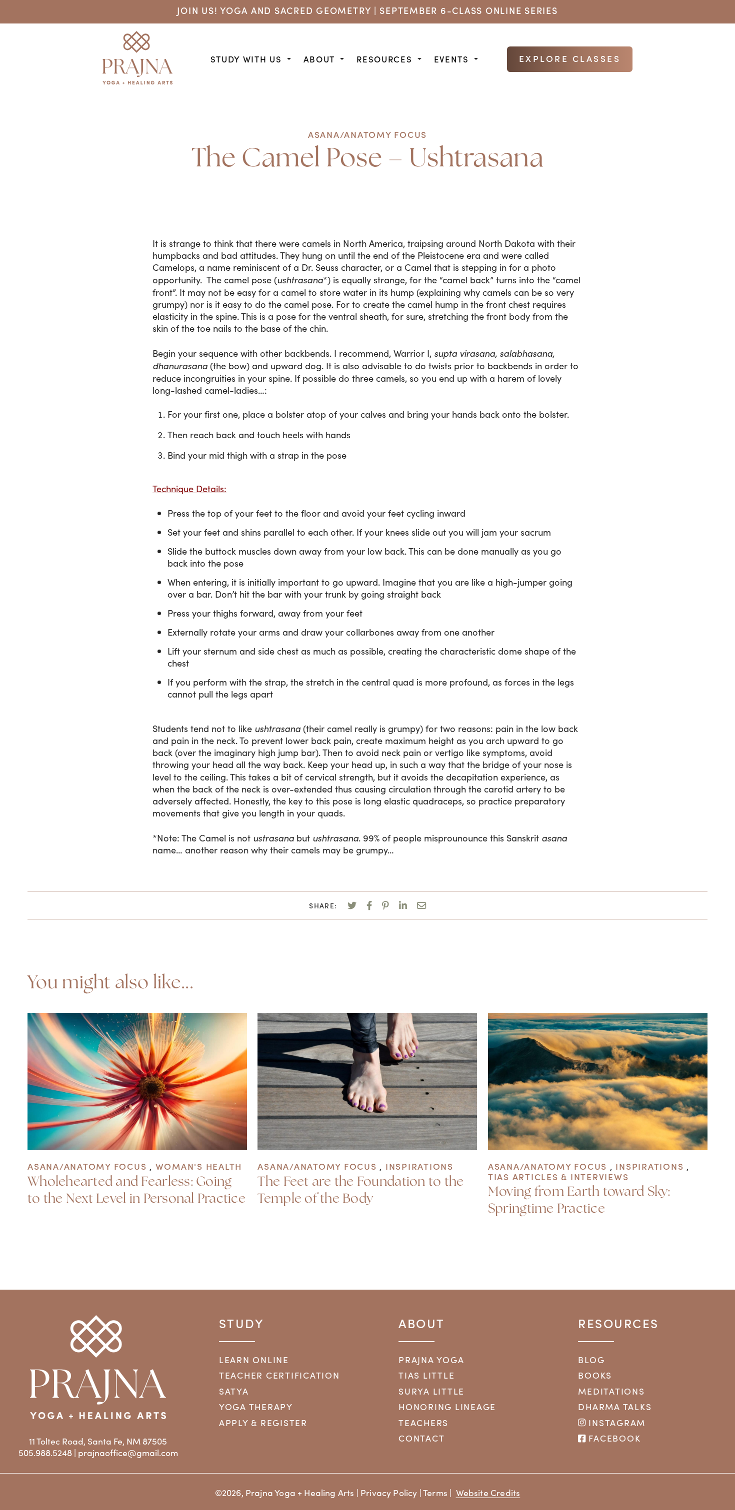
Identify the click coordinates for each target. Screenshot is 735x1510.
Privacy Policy (388, 1493)
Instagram (616, 1423)
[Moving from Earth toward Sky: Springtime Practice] (598, 1146)
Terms (435, 1493)
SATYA (234, 1391)
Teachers (423, 1423)
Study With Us (246, 58)
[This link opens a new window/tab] (352, 904)
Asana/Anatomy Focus (367, 134)
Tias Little (426, 1375)
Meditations (611, 1391)
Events (451, 58)
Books (595, 1375)
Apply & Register (263, 1423)
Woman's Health (199, 1166)
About (319, 58)
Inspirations (420, 1166)
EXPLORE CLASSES (570, 58)
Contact (421, 1438)
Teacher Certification (279, 1375)
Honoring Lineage (447, 1407)
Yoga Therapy (256, 1407)
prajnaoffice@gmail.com (128, 1453)
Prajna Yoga (431, 1360)
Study (241, 1323)
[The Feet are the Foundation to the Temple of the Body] (367, 1146)
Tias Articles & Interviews (558, 1176)
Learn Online (254, 1360)
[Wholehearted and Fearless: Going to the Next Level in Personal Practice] (137, 1146)
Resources (384, 58)
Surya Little (431, 1391)
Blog (591, 1360)
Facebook (613, 1438)
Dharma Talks (615, 1407)
